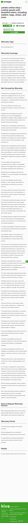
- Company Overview (14, 506)
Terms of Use (22, 453)
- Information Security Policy (15, 521)
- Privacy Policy (12, 516)
